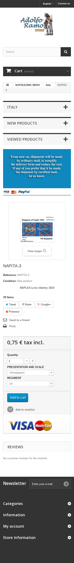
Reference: (9, 275)
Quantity (12, 354)
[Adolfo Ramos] (37, 24)
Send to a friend (19, 320)
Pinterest (14, 311)
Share (27, 304)
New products (22, 123)
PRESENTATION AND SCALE (26, 367)
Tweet (12, 304)
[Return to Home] (7, 85)
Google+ (45, 304)
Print (12, 326)
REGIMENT (14, 378)
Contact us (64, 3)
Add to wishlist (25, 409)
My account (13, 526)
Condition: (9, 281)
